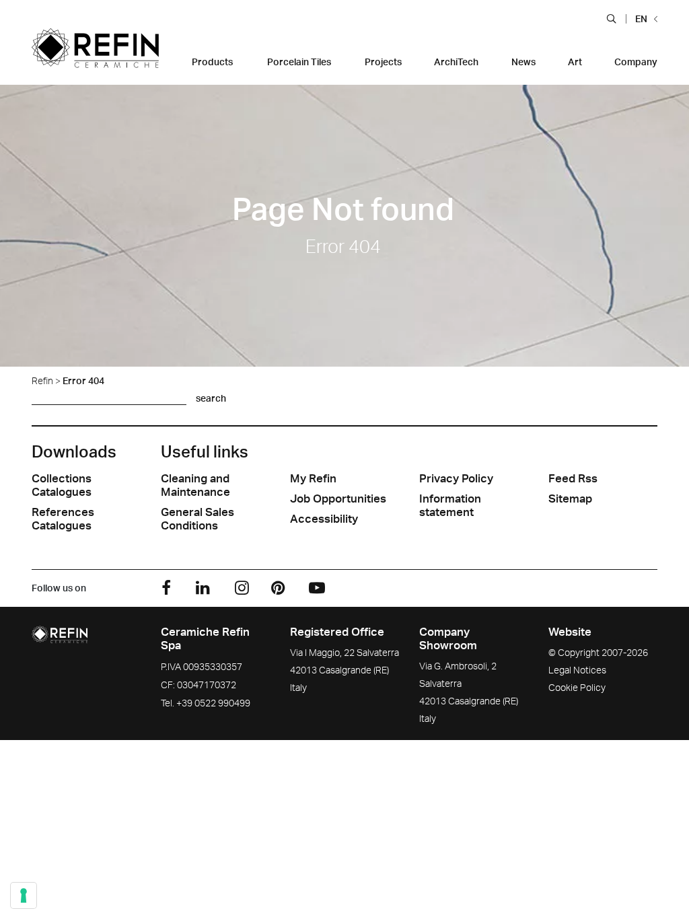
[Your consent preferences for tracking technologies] (23, 895)
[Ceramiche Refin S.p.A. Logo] (95, 56)
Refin (42, 380)
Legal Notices (577, 669)
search (211, 398)
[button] (611, 18)
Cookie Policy (577, 687)
